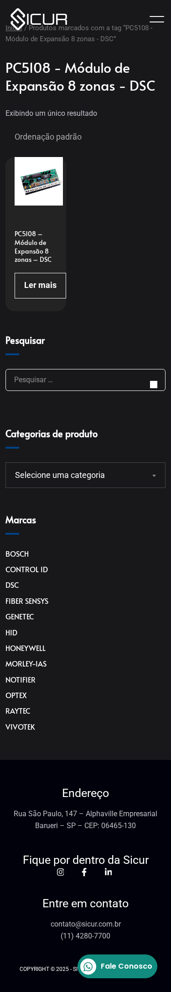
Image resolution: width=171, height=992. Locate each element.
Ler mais (40, 285)
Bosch (17, 553)
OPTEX (16, 695)
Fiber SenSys (26, 601)
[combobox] (85, 475)
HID (11, 632)
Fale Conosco (126, 966)
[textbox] (80, 475)
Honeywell (25, 648)
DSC (12, 585)
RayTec (17, 710)
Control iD (26, 569)
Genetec (19, 616)
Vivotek (20, 726)
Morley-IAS (26, 663)
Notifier (20, 679)
